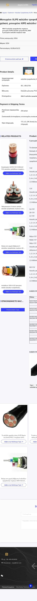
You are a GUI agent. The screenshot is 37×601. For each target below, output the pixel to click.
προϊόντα (10, 12)
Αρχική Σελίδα (23, 5)
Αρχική (4, 12)
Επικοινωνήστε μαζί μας (13, 59)
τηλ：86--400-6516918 (10, 559)
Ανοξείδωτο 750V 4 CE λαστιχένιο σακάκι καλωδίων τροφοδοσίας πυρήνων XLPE (11, 287)
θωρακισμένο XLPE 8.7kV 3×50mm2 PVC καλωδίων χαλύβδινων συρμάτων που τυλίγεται (12, 169)
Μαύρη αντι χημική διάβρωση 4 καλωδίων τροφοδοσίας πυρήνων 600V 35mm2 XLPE (13, 248)
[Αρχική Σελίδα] (7, 5)
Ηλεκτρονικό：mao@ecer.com (12, 563)
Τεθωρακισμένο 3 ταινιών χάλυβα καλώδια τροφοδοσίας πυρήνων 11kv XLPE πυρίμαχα (12, 208)
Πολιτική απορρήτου (8, 587)
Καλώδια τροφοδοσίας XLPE (23, 12)
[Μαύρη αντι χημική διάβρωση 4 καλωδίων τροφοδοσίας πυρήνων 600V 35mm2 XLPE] (13, 462)
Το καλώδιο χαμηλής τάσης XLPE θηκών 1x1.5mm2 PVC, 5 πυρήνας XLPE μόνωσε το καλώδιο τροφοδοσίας (14, 437)
